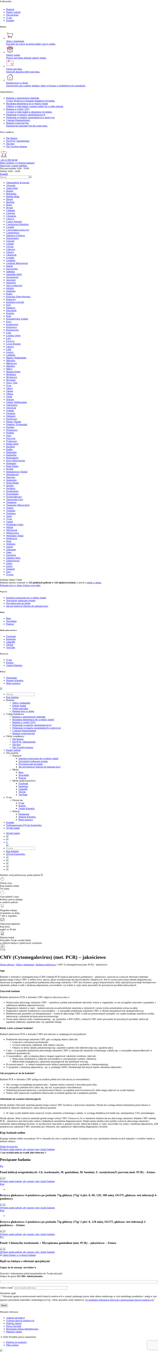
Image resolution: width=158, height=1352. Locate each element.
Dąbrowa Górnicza (15, 235)
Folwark (10, 241)
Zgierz (9, 566)
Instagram (23, 786)
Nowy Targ (11, 382)
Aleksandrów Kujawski (17, 182)
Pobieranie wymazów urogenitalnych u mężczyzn (36, 728)
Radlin (9, 449)
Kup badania (12, 697)
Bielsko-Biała (12, 196)
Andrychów (12, 188)
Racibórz (10, 446)
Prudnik (10, 432)
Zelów (9, 563)
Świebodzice (12, 491)
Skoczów (10, 477)
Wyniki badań (13, 828)
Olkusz (9, 394)
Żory (8, 571)
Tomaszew (11, 502)
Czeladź (10, 227)
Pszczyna (10, 438)
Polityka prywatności (16, 1342)
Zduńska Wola (13, 558)
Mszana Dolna (13, 371)
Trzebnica (11, 513)
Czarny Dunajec (14, 221)
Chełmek (10, 210)
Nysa (8, 385)
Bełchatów (11, 193)
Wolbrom (10, 544)
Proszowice (11, 430)
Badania (10, 9)
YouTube (23, 794)
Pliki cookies (12, 1345)
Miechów (10, 360)
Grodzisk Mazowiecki (17, 263)
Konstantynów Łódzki (17, 318)
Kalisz (9, 293)
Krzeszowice (12, 330)
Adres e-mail (7, 1287)
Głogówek (11, 255)
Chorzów (10, 213)
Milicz (9, 369)
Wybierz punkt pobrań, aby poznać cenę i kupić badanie (27, 1149)
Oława (9, 388)
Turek (9, 516)
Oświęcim (11, 407)
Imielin (9, 266)
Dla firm (16, 744)
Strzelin (10, 485)
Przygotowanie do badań (31, 764)
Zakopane (11, 549)
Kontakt (10, 20)
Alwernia (10, 185)
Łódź (8, 349)
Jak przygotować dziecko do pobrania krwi (39, 766)
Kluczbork (11, 310)
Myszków (11, 380)
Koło (8, 316)
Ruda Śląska (12, 466)
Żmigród (10, 569)
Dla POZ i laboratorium (23, 741)
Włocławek (11, 530)
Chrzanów (11, 216)
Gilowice (10, 249)
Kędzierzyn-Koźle (15, 302)
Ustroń (9, 521)
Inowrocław (12, 268)
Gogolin (10, 257)
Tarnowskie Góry (14, 499)
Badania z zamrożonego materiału (28, 716)
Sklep (5, 1255)
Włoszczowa (12, 533)
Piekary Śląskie (13, 421)
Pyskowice (11, 441)
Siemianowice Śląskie (16, 471)
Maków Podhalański (16, 357)
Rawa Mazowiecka (15, 460)
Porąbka (10, 427)
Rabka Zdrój (12, 444)
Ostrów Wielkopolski (16, 402)
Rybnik (9, 469)
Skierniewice (12, 474)
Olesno (9, 391)
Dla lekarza (17, 739)
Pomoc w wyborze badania (22, 1255)
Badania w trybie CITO (23, 722)
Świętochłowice (14, 496)
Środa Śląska (12, 483)
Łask (8, 332)
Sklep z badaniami (21, 703)
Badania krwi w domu (23, 711)
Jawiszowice (12, 277)
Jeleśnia (10, 288)
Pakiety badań (19, 705)
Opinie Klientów (27, 808)
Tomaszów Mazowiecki (17, 505)
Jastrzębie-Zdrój (14, 274)
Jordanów (11, 291)
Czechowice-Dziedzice (17, 224)
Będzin (9, 191)
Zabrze (9, 546)
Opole (9, 396)
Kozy (9, 321)
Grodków (11, 260)
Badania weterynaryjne (23, 733)
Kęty (8, 305)
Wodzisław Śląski (14, 535)
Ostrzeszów (12, 405)
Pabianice (11, 416)
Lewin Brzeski (13, 344)
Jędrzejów (11, 282)
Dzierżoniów (12, 238)
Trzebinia (10, 510)
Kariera (22, 805)
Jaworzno (11, 280)
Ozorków (10, 413)
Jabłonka (10, 271)
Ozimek (10, 410)
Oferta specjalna (20, 708)
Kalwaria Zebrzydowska (18, 296)
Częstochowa (12, 232)
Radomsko (11, 452)
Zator (8, 552)
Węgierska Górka (14, 524)
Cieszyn (10, 218)
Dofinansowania (14, 825)
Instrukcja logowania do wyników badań (38, 758)
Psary (9, 435)
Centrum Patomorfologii (24, 730)
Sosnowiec (11, 480)
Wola (8, 541)
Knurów (10, 313)
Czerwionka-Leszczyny (17, 230)
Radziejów (11, 455)
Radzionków (12, 457)
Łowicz (10, 352)
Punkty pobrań (13, 12)
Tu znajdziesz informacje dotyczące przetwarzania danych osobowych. (119, 1300)
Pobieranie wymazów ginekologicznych (31, 725)
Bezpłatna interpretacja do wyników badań (33, 719)
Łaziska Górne (13, 335)
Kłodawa (10, 307)
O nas (9, 17)
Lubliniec (10, 355)
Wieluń (9, 527)
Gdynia (9, 246)
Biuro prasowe (26, 819)
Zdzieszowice (13, 560)
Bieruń (9, 199)
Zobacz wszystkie (31, 585)
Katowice (11, 299)
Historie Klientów (27, 817)
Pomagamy (24, 814)
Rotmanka (11, 463)
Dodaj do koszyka (9, 1146)
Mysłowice (11, 377)
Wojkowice (11, 538)
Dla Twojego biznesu (22, 747)
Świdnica (10, 488)
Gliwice (10, 252)
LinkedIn (23, 789)
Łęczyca (10, 341)
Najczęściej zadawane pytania (33, 761)
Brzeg (9, 205)
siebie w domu (94, 582)
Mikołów (10, 366)
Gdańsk (10, 243)
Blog (21, 772)
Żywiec (10, 574)
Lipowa (10, 346)
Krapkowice (12, 324)
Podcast (22, 778)
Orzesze (10, 399)
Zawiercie (11, 555)
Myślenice (11, 374)
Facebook (23, 783)
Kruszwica (11, 327)
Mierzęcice (11, 363)
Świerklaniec (12, 494)
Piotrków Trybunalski (16, 424)
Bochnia (10, 202)
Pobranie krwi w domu (11, 585)
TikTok (22, 792)
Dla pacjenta (12, 15)
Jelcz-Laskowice (14, 285)
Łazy (8, 338)
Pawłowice (11, 419)
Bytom (9, 207)
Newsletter (24, 775)
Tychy (9, 519)
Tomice (9, 508)
